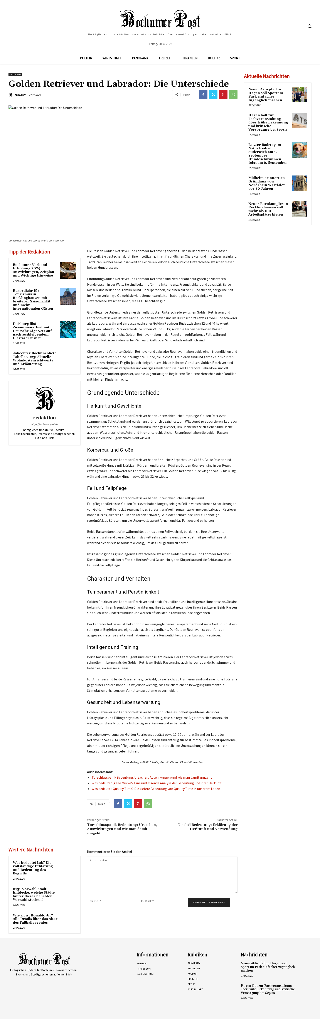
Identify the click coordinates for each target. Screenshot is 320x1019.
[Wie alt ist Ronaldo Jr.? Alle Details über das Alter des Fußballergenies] (68, 921)
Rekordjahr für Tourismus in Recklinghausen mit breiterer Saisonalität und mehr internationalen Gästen (33, 300)
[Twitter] (213, 94)
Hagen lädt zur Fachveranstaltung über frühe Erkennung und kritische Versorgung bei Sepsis (268, 122)
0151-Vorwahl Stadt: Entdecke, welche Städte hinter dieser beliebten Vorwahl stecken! (34, 894)
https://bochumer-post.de (44, 424)
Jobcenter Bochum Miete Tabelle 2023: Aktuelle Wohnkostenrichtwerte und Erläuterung (34, 358)
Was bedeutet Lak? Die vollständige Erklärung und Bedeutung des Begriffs (33, 868)
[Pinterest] (223, 94)
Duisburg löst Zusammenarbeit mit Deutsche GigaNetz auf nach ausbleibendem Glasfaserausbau (32, 331)
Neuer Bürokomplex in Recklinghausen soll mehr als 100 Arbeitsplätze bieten (268, 209)
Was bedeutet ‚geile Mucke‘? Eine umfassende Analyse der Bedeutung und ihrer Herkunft (157, 783)
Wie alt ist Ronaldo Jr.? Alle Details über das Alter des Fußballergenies (35, 919)
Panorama (15, 74)
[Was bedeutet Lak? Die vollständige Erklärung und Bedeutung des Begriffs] (68, 868)
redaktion (20, 94)
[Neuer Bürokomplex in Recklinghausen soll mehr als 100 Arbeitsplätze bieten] (299, 209)
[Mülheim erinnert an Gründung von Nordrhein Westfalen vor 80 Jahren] (299, 183)
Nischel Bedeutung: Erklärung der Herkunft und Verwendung (207, 827)
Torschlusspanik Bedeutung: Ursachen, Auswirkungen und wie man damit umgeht (152, 777)
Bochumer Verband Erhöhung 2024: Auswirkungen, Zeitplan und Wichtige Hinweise (33, 270)
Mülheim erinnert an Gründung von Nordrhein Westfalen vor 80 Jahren (267, 183)
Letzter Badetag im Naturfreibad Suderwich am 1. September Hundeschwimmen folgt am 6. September (267, 154)
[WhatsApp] (233, 94)
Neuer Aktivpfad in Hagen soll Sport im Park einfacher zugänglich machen (265, 94)
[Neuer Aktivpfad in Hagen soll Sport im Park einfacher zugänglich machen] (299, 94)
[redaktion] (11, 95)
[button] (309, 26)
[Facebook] (203, 94)
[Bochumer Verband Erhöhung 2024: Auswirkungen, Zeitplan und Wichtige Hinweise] (68, 270)
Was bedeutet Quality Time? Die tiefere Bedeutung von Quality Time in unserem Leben (156, 788)
